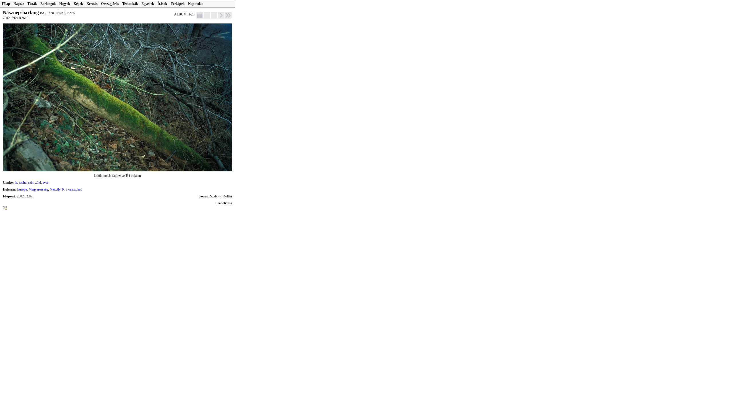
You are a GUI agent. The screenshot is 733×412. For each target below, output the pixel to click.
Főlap (6, 4)
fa (16, 183)
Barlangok (48, 4)
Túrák (32, 4)
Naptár (18, 4)
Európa (22, 189)
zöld (38, 183)
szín (31, 183)
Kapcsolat (195, 4)
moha (22, 183)
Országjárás (110, 4)
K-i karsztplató (72, 189)
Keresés (92, 4)
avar (45, 183)
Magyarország (38, 189)
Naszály (55, 189)
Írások (162, 4)
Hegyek (64, 4)
